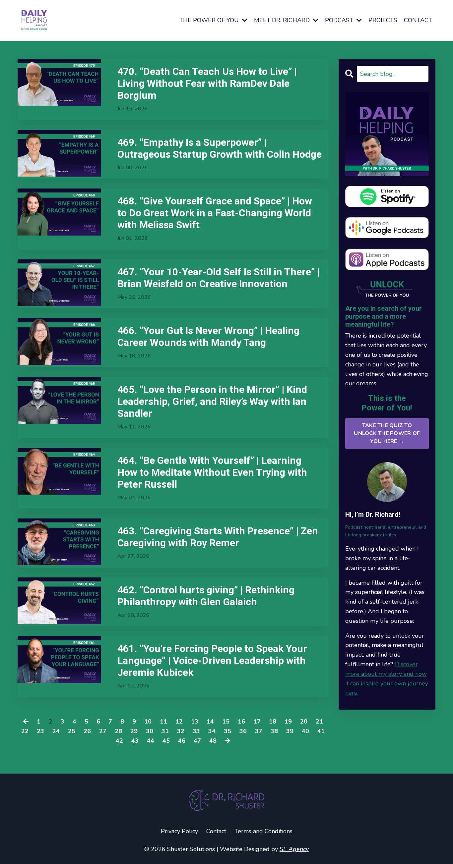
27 (102, 731)
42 (119, 741)
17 (257, 722)
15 (225, 722)
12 (179, 722)
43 (135, 741)
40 (305, 731)
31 (165, 731)
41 (321, 731)
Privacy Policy (179, 831)
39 (289, 731)
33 (196, 731)
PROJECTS (382, 20)
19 (288, 722)
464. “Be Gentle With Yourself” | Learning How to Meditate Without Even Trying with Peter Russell (212, 472)
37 (258, 731)
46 (181, 741)
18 (272, 722)
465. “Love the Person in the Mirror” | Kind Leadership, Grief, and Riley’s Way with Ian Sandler (212, 401)
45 (166, 741)
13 (194, 722)
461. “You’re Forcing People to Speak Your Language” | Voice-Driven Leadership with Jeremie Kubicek (212, 660)
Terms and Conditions (263, 831)
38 (274, 731)
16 (241, 722)
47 (197, 741)
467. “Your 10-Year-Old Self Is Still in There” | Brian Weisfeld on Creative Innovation (218, 278)
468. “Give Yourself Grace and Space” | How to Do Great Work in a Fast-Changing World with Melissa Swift (214, 213)
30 (149, 731)
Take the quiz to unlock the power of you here (387, 433)
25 (71, 731)
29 (134, 731)
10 (148, 722)
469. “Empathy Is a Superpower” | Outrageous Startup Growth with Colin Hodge (219, 148)
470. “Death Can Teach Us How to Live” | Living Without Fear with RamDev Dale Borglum (207, 83)
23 (40, 731)
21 (319, 722)
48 (213, 741)
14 (210, 722)
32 (180, 731)
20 (303, 722)
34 (212, 731)
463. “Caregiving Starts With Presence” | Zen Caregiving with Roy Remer (217, 537)
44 (150, 741)
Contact (216, 831)
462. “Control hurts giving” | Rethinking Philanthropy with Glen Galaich (205, 596)
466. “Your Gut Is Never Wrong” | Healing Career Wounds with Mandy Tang (208, 336)
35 (227, 731)
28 (118, 731)
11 (163, 722)
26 (87, 731)
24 (56, 731)
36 (243, 731)
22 (25, 731)
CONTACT (418, 20)
